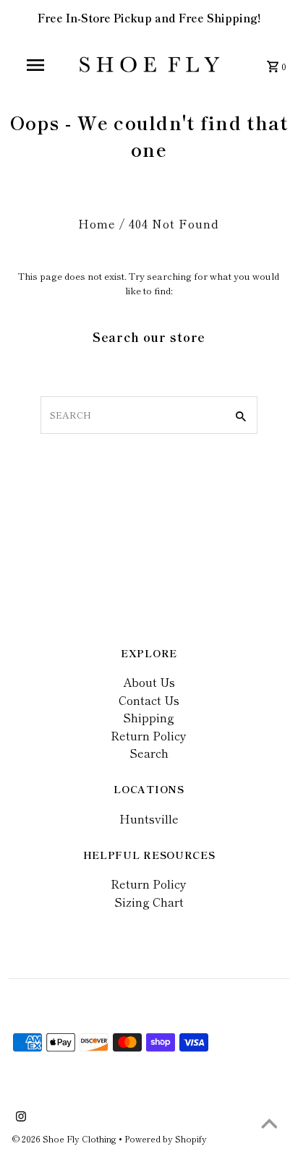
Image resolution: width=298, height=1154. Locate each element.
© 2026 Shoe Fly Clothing (65, 1138)
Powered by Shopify (165, 1138)
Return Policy (149, 735)
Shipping (148, 717)
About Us (149, 682)
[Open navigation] (37, 65)
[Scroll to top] (269, 1125)
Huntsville (149, 818)
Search (149, 752)
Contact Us (149, 700)
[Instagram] (19, 1117)
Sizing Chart (149, 901)
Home (97, 223)
